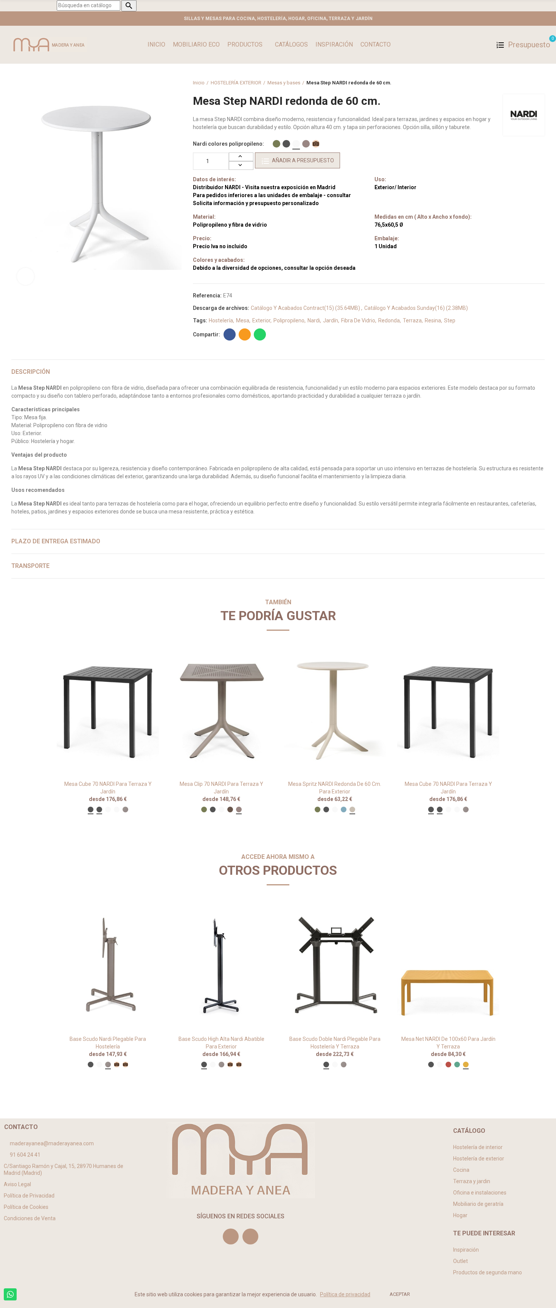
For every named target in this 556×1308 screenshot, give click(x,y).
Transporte (30, 565)
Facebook (230, 334)
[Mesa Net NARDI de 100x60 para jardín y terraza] (448, 965)
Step (449, 320)
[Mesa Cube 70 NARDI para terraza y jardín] (108, 711)
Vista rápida (140, 661)
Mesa (242, 320)
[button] (35, 997)
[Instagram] (231, 1236)
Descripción (30, 371)
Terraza (412, 320)
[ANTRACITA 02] (286, 144)
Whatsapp (260, 334)
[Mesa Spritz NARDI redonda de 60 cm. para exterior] (335, 711)
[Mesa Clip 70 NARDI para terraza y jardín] (221, 711)
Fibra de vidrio (358, 320)
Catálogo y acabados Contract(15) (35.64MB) (306, 308)
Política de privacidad (345, 1294)
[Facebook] (250, 1236)
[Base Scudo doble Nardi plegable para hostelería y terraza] (335, 965)
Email (245, 334)
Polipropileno (288, 320)
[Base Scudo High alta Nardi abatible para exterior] (221, 965)
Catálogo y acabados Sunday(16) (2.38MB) (416, 308)
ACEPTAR (400, 1294)
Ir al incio (529, 83)
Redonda (389, 320)
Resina (433, 320)
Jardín (330, 320)
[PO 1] (316, 144)
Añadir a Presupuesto (303, 160)
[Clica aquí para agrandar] (25, 276)
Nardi (314, 320)
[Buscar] (484, 44)
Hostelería (221, 320)
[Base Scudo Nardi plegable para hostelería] (108, 965)
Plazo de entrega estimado (55, 541)
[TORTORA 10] (306, 144)
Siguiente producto (539, 83)
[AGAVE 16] (276, 144)
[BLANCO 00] (296, 144)
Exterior (261, 320)
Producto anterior (520, 83)
